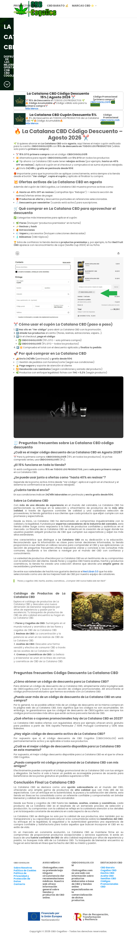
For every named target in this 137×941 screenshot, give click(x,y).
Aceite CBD (107, 875)
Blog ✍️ (47, 12)
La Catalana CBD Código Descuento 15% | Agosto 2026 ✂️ (58, 95)
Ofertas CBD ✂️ (25, 12)
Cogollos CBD (108, 870)
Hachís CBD (107, 873)
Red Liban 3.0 (90, 571)
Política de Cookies (25, 870)
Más (27, 108)
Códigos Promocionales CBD (109, 884)
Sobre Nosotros (23, 867)
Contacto (19, 884)
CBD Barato (107, 867)
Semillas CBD (108, 878)
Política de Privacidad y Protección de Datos (22, 877)
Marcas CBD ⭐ (83, 6)
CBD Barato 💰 (57, 6)
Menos (34, 108)
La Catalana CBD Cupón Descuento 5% (63, 115)
